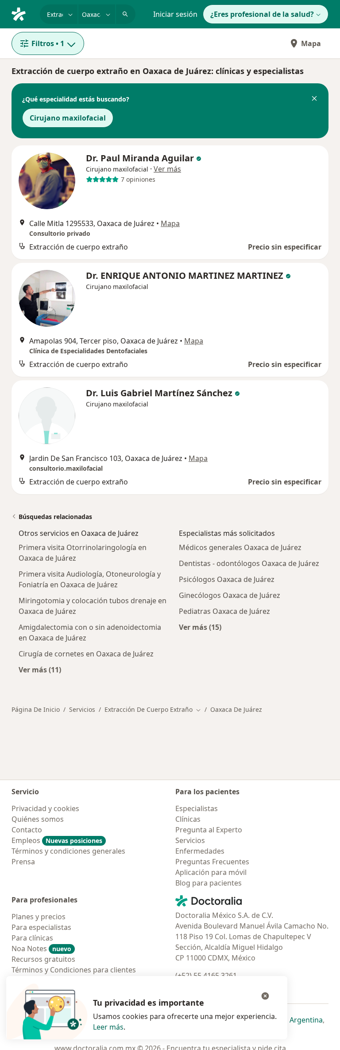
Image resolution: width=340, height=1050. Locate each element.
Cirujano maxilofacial (68, 118)
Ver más (167, 169)
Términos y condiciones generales (68, 851)
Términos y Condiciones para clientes (74, 970)
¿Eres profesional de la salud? (262, 14)
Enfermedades (199, 851)
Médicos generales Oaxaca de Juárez (240, 547)
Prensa (23, 862)
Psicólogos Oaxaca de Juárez (226, 579)
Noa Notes (41, 948)
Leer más (108, 1027)
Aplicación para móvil (211, 872)
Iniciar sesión (175, 14)
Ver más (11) (40, 669)
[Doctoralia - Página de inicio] (22, 13)
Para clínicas (32, 938)
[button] (314, 99)
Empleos (57, 840)
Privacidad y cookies (45, 808)
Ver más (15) (200, 627)
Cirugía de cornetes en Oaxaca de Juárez (86, 654)
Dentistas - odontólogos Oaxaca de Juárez (249, 563)
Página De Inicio (36, 709)
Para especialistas (41, 927)
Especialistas (196, 808)
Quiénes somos (38, 819)
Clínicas (188, 819)
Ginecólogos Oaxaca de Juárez (229, 595)
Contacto (27, 830)
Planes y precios (39, 916)
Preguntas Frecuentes (212, 862)
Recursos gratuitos (43, 959)
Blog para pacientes (208, 883)
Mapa (311, 43)
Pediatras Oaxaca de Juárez (224, 611)
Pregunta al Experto (208, 830)
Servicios (82, 709)
